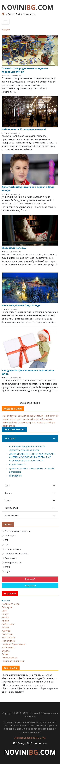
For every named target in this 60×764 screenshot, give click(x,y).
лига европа (9, 415)
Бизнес (5, 627)
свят (19, 419)
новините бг (51, 415)
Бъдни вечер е (17, 464)
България (10, 438)
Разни (5, 654)
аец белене (9, 425)
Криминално (12, 515)
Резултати (30, 585)
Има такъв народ (13, 549)
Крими (5, 620)
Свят (7, 485)
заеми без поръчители (30, 415)
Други (7, 571)
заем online (9, 419)
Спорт (8, 500)
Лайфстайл (8, 624)
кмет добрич (10, 422)
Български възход (13, 562)
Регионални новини (13, 660)
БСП (7, 540)
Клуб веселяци (9, 657)
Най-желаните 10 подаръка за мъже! (24, 129)
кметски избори (46, 422)
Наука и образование (13, 644)
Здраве (6, 650)
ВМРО (8, 567)
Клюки (8, 493)
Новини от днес (10, 603)
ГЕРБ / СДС (10, 535)
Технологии (11, 507)
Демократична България (16, 553)
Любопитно (8, 640)
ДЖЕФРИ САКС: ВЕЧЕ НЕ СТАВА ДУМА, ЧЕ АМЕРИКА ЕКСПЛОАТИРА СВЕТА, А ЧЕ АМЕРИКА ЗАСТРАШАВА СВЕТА (31, 457)
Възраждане (11, 558)
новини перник (27, 422)
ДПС (7, 544)
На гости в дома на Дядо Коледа (21, 305)
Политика (7, 634)
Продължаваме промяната (17, 531)
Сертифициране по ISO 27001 (30, 737)
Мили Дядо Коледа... (14, 247)
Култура (6, 630)
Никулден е (15, 475)
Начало (6, 29)
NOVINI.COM (28, 7)
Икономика (8, 647)
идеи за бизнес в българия (37, 419)
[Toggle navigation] (5, 22)
